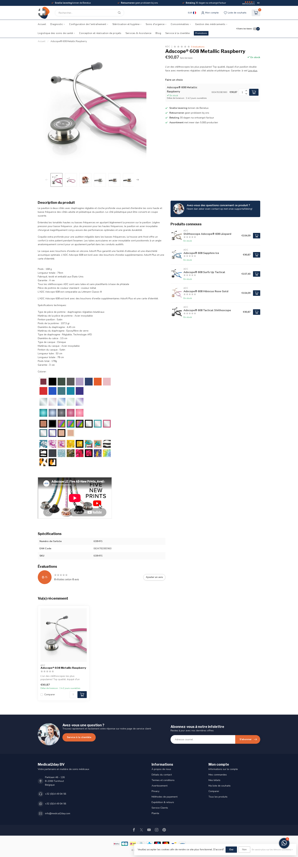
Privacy (155, 791)
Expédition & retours (163, 802)
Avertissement (159, 785)
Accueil (42, 24)
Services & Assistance (138, 33)
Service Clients (160, 807)
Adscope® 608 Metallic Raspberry (69, 41)
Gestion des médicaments (210, 24)
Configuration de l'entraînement (87, 24)
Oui (231, 849)
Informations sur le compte (223, 769)
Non (244, 849)
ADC (167, 47)
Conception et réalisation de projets (100, 33)
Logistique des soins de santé (55, 33)
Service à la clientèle (177, 33)
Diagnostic (56, 24)
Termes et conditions (163, 780)
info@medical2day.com (57, 813)
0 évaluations (198, 46)
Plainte (155, 813)
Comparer (49, 694)
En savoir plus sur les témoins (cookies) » (272, 849)
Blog (158, 33)
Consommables (180, 24)
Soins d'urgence (155, 24)
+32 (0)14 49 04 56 (55, 793)
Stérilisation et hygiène (126, 24)
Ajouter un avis (154, 577)
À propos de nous (161, 769)
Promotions (201, 33)
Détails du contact (162, 774)
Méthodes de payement (164, 796)
